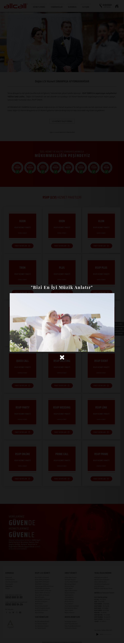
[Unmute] (17, 348)
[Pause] (12, 348)
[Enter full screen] (111, 348)
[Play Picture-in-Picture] (107, 348)
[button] (62, 357)
